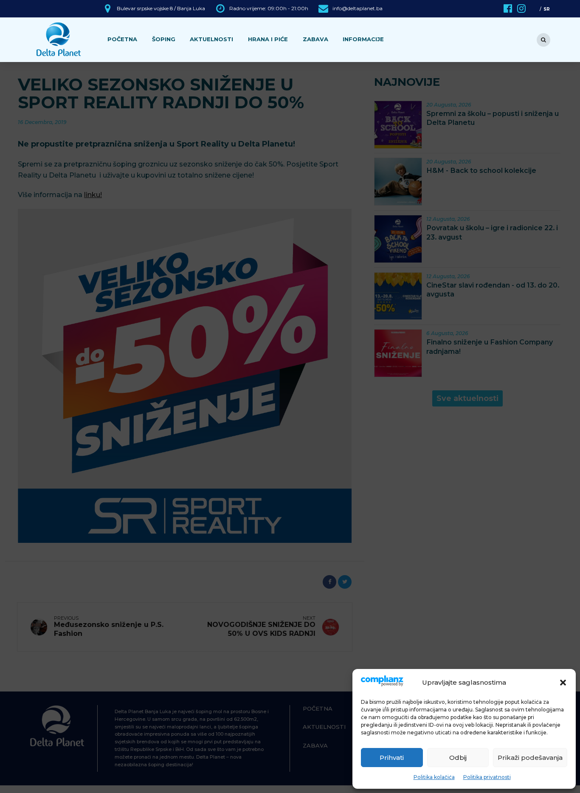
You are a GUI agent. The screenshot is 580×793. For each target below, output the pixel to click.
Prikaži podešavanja (530, 757)
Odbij (458, 757)
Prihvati (392, 757)
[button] (563, 682)
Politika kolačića (434, 777)
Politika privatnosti (487, 777)
